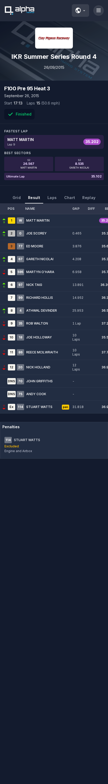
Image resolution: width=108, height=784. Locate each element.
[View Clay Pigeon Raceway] (54, 38)
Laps (52, 197)
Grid (17, 197)
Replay (88, 197)
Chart (69, 197)
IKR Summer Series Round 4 (54, 56)
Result (34, 197)
